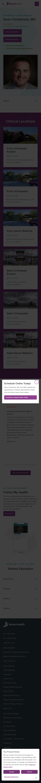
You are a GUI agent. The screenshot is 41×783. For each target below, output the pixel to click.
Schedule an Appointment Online (17, 397)
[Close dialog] (36, 382)
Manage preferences (11, 777)
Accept (11, 772)
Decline (29, 772)
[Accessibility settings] (35, 777)
